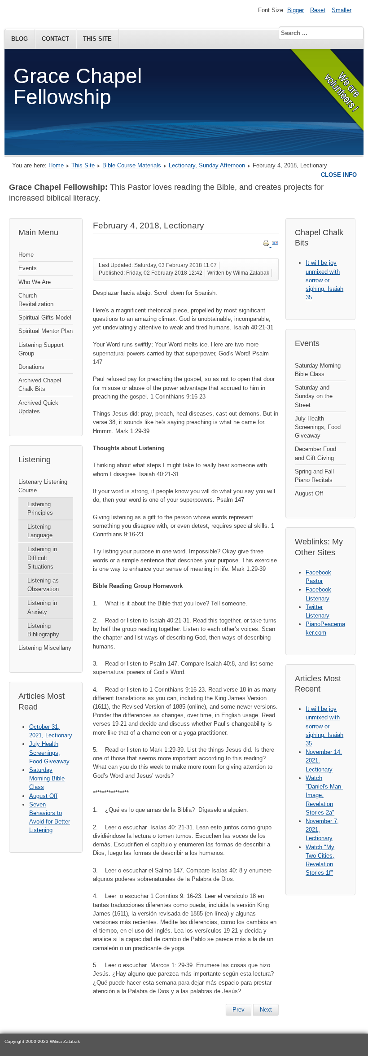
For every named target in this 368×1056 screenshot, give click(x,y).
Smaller (341, 10)
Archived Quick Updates (38, 407)
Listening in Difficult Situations (42, 558)
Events (27, 268)
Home (56, 165)
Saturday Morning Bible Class (318, 369)
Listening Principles (40, 508)
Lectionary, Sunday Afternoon (207, 165)
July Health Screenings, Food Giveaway (318, 427)
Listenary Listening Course (42, 486)
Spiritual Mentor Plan (45, 331)
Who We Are (34, 282)
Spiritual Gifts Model (44, 317)
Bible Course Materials (131, 165)
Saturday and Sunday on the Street (314, 396)
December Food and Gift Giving (315, 453)
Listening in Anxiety (42, 607)
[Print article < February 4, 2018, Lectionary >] (267, 244)
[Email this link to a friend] (275, 244)
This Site (97, 38)
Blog (19, 38)
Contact (55, 38)
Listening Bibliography (43, 630)
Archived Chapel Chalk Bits (39, 384)
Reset (317, 10)
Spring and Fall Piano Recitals (314, 475)
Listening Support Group (41, 349)
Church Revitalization (35, 299)
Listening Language (40, 531)
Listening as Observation (43, 584)
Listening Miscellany (44, 647)
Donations (31, 367)
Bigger (295, 10)
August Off (309, 493)
